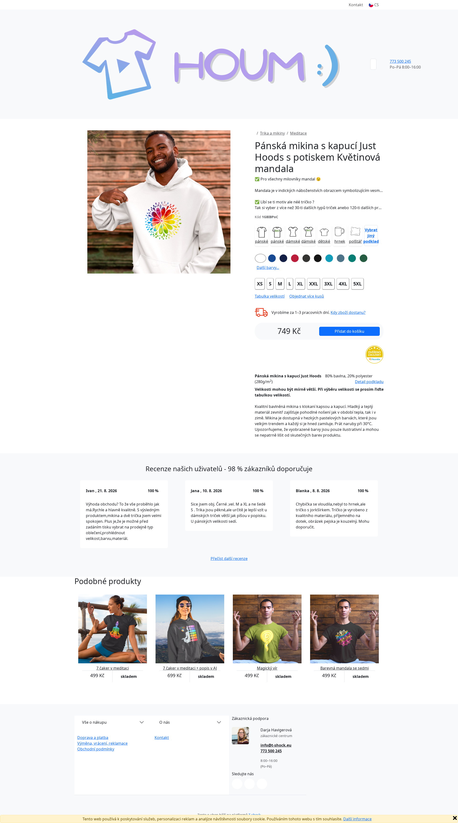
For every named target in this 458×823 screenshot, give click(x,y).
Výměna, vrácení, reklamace (102, 743)
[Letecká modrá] (340, 258)
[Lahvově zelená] (363, 258)
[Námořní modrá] (283, 258)
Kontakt (356, 4)
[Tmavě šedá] (306, 258)
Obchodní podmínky (95, 749)
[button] (374, 5)
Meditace (298, 133)
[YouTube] (262, 784)
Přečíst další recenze (229, 558)
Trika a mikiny (272, 133)
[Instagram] (237, 784)
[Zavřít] (455, 818)
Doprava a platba (92, 737)
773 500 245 (400, 61)
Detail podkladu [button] (369, 381)
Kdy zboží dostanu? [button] (348, 312)
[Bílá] (260, 258)
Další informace (357, 819)
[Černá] (317, 258)
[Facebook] (249, 784)
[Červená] (295, 258)
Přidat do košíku (349, 331)
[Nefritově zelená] (352, 258)
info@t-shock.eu (275, 745)
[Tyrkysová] (329, 258)
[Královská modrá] (272, 258)
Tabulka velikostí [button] (270, 296)
